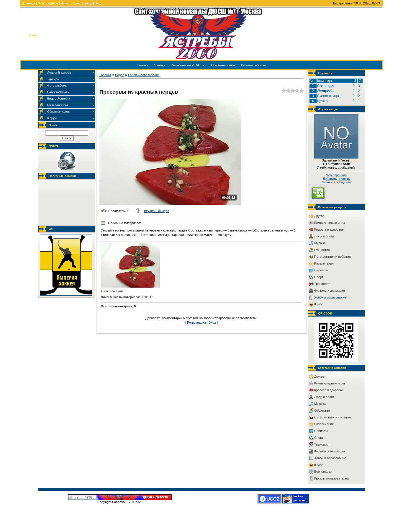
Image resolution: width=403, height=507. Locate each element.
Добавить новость (336, 178)
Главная (29, 3)
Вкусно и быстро (156, 211)
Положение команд (223, 65)
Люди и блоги (324, 236)
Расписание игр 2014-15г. (189, 65)
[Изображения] (130, 265)
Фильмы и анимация (329, 290)
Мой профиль (48, 3)
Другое (319, 216)
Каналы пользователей (331, 478)
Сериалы (321, 270)
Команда (160, 65)
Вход (98, 3)
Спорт (318, 277)
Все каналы (323, 471)
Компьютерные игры (329, 222)
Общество (322, 250)
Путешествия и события (332, 256)
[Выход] (318, 200)
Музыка (320, 243)
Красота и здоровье (329, 229)
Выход (87, 3)
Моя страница (336, 175)
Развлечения (324, 263)
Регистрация (70, 3)
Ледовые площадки (253, 65)
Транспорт (322, 284)
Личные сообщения (336, 182)
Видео (119, 75)
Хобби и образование (144, 75)
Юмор (318, 304)
